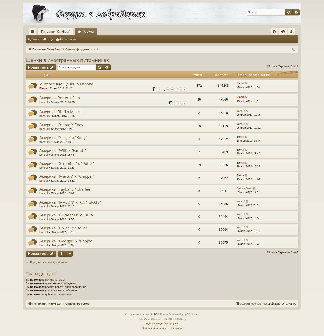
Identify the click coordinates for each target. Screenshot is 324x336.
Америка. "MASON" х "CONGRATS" (70, 202)
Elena (43, 88)
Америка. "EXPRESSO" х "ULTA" (66, 215)
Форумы (88, 31)
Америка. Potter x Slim (59, 97)
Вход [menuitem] (284, 32)
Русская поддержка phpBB (162, 323)
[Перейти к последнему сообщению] (246, 83)
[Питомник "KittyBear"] (162, 12)
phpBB (154, 314)
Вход (50, 39)
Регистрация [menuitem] (292, 32)
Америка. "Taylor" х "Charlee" (65, 189)
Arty (146, 319)
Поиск (35, 39)
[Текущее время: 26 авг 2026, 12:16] (293, 49)
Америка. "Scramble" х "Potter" (67, 163)
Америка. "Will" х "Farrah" (62, 150)
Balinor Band (244, 188)
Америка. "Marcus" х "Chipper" (66, 176)
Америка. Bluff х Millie (59, 111)
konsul (43, 102)
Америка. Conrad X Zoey (61, 124)
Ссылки (33, 32)
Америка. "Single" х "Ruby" (63, 137)
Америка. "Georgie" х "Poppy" (66, 240)
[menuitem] (274, 31)
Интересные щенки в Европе (66, 83)
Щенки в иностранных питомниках (67, 60)
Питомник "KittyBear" (55, 31)
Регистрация (68, 39)
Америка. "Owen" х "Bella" (63, 227)
